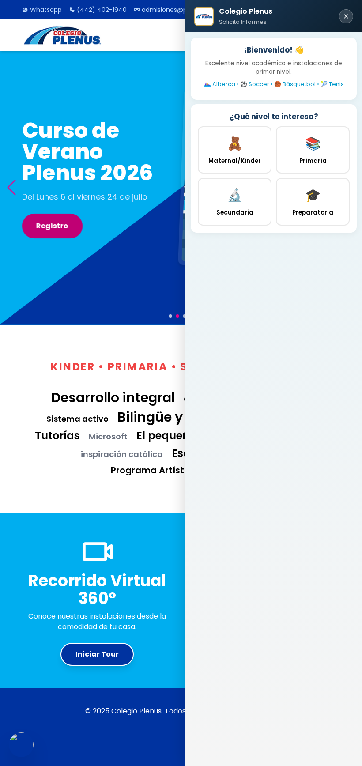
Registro (52, 226)
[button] (11, 188)
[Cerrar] (346, 16)
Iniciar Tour (97, 654)
